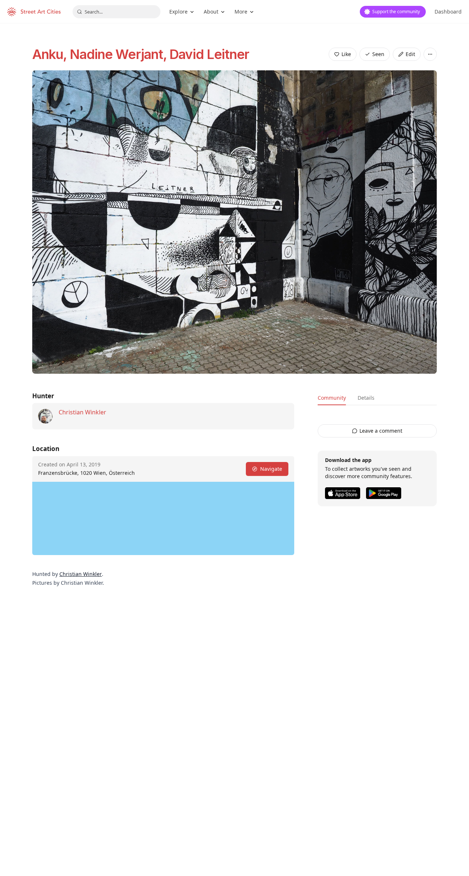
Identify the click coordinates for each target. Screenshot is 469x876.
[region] (163, 518)
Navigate (271, 468)
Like (346, 54)
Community (332, 397)
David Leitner (209, 54)
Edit (410, 54)
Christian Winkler (82, 412)
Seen (378, 54)
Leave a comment (380, 430)
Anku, (51, 54)
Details (366, 397)
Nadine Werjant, (120, 54)
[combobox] (116, 11)
